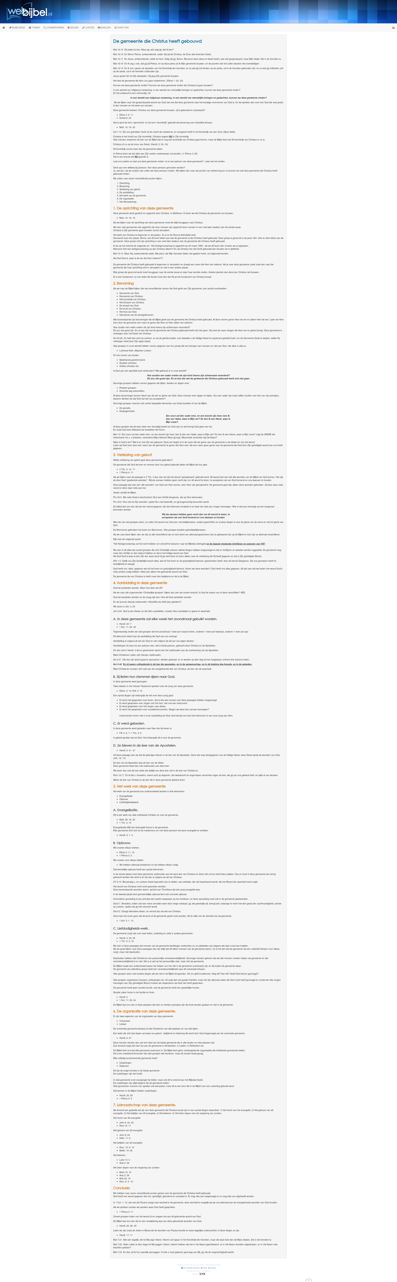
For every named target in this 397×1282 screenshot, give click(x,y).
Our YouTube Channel (191, 1268)
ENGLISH (106, 27)
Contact (213, 1268)
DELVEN (73, 27)
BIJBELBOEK (18, 27)
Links (205, 1268)
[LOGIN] (393, 27)
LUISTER (89, 27)
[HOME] (3, 27)
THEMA (35, 27)
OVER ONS (123, 27)
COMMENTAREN (55, 27)
